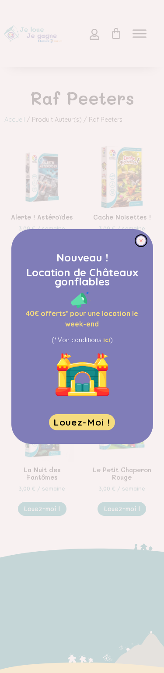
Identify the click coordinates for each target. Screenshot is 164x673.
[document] (82, 336)
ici (106, 340)
